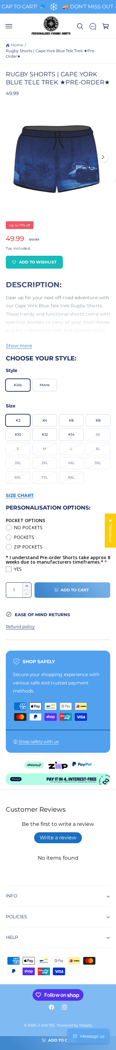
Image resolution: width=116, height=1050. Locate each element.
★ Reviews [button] (110, 530)
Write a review (58, 838)
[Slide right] (103, 157)
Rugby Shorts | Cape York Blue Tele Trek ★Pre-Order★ (51, 54)
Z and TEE (46, 1025)
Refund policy (20, 626)
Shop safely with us (39, 741)
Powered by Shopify (74, 1025)
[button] (8, 26)
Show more (19, 345)
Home (17, 45)
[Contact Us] (92, 26)
